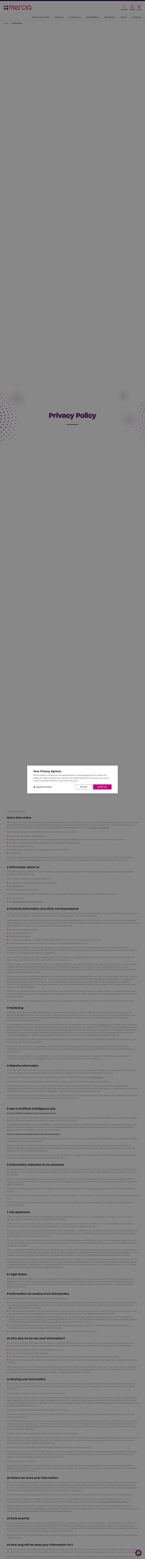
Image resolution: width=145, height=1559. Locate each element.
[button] (42, 787)
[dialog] (72, 779)
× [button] (112, 769)
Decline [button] (83, 787)
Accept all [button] (102, 787)
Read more (73, 781)
